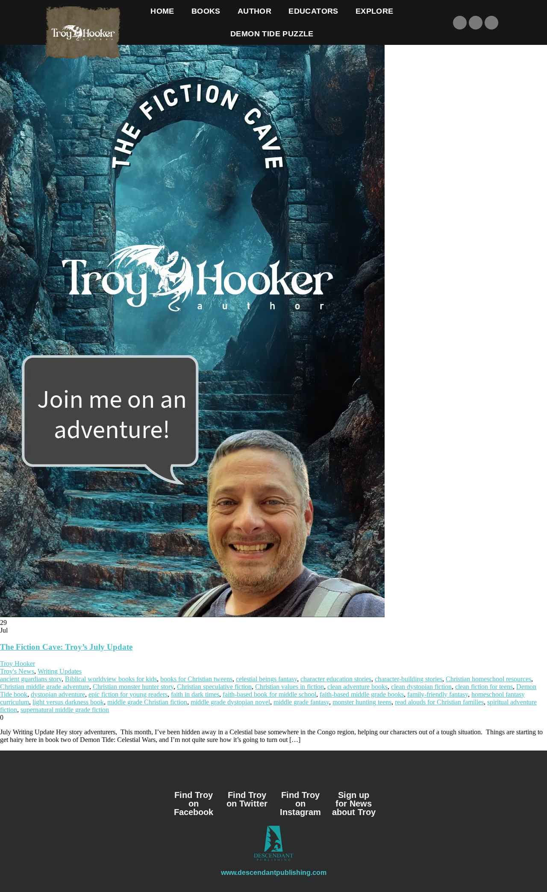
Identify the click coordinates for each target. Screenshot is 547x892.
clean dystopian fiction (421, 686)
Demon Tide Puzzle (272, 33)
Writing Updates (60, 671)
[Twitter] (475, 22)
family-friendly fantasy (437, 694)
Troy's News (17, 671)
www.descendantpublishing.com (273, 872)
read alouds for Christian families (439, 702)
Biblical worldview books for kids (111, 679)
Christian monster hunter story (133, 686)
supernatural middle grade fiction (65, 709)
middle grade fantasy (301, 702)
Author (254, 11)
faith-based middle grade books (362, 694)
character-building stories (408, 679)
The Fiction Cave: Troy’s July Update (66, 646)
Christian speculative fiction (214, 686)
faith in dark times (195, 694)
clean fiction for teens (484, 686)
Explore (375, 11)
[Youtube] (491, 22)
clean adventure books (357, 686)
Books (206, 11)
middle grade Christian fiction (147, 702)
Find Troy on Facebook (193, 803)
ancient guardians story (31, 679)
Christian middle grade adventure (44, 686)
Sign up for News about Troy (354, 803)
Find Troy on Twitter (247, 799)
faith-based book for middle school (269, 694)
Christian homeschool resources (488, 679)
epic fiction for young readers (128, 694)
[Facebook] (460, 22)
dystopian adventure (58, 694)
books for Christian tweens (196, 679)
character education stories (335, 679)
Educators (313, 11)
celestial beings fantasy (266, 679)
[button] (425, 22)
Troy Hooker (17, 663)
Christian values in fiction (289, 686)
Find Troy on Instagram (300, 803)
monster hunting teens (361, 702)
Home (162, 11)
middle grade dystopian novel (230, 702)
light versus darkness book (68, 702)
